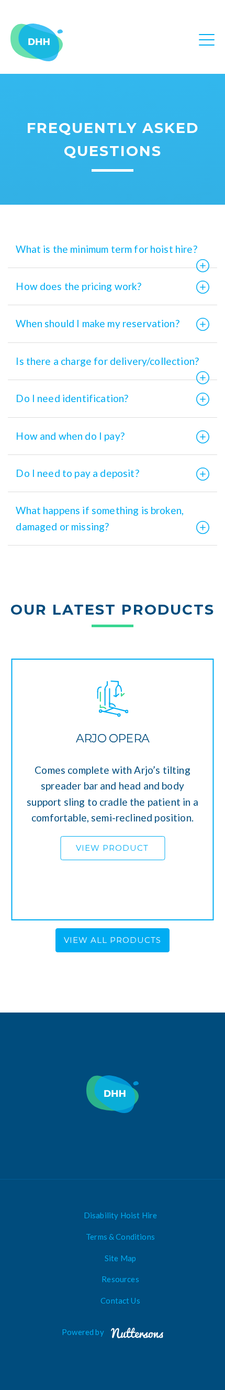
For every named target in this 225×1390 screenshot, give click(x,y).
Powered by (84, 1332)
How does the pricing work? (78, 286)
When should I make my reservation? (97, 323)
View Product (112, 848)
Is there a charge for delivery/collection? (107, 361)
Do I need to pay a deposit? (77, 473)
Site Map (120, 1258)
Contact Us (120, 1300)
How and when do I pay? (70, 436)
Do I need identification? (72, 398)
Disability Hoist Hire (120, 1215)
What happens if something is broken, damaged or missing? (100, 518)
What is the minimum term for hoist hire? (106, 249)
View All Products (112, 940)
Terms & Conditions (120, 1236)
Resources (120, 1279)
